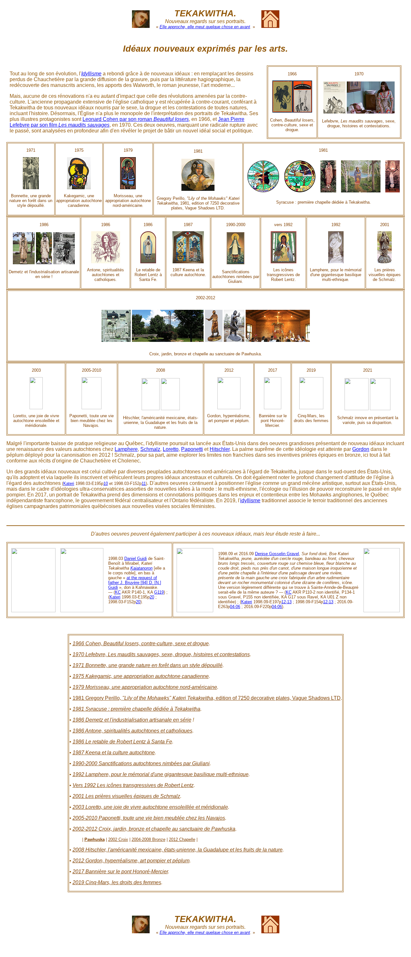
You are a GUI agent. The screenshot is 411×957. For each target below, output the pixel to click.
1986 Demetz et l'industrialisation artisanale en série (132, 720)
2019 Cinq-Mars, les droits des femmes (117, 882)
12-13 (286, 601)
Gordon (360, 449)
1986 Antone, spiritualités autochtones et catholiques (132, 730)
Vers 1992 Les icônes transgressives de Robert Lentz (133, 785)
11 (144, 483)
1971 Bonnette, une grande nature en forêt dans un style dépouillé (148, 665)
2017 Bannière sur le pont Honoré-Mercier (120, 871)
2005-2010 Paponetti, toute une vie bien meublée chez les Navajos (149, 818)
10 (105, 483)
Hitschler (220, 449)
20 (152, 597)
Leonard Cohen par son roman (136, 119)
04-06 (235, 606)
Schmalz (150, 449)
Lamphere (126, 449)
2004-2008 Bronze (148, 839)
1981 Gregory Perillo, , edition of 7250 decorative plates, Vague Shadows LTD (207, 698)
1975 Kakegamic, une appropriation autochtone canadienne (141, 676)
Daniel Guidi (135, 558)
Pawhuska (94, 839)
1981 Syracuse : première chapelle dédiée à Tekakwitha (136, 709)
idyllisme (250, 500)
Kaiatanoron (141, 568)
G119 (159, 592)
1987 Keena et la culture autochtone (114, 752)
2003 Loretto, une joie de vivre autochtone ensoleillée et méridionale (150, 807)
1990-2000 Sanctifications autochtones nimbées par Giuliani (141, 763)
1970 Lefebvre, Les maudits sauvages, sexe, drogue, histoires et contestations (161, 654)
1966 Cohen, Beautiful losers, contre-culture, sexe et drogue (141, 643)
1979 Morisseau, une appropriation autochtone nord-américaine (145, 687)
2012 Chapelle (182, 839)
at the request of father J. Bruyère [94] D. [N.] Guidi (134, 582)
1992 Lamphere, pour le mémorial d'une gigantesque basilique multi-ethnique (161, 774)
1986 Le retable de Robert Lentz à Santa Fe (122, 741)
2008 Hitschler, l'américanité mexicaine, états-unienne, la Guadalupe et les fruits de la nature (178, 849)
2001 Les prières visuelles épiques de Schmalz (126, 796)
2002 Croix (118, 839)
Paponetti (192, 449)
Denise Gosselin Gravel (277, 553)
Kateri (68, 483)
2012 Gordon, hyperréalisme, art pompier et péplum (131, 860)
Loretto (171, 449)
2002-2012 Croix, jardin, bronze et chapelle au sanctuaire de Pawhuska (154, 829)
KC (118, 592)
